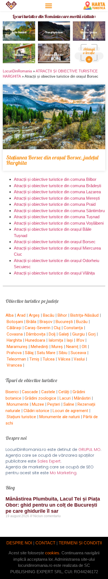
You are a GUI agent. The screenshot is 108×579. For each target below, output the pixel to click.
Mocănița (19, 55)
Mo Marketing (63, 473)
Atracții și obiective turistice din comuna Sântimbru (59, 210)
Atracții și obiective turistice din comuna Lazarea (57, 191)
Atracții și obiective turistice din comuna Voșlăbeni (59, 223)
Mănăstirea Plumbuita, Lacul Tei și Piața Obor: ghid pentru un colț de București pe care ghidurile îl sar (53, 505)
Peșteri (53, 404)
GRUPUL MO (89, 449)
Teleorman (16, 359)
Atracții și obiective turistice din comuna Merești (57, 198)
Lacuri (65, 398)
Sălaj (29, 352)
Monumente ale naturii (59, 416)
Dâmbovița (35, 334)
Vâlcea (64, 359)
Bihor (62, 315)
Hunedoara (35, 340)
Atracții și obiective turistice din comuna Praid (55, 204)
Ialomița (55, 340)
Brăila (31, 321)
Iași (69, 340)
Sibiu (63, 352)
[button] (48, 5)
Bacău (48, 315)
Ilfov (80, 340)
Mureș (57, 346)
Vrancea (14, 365)
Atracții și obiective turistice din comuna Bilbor (55, 179)
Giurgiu (78, 334)
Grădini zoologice (40, 398)
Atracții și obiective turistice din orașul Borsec (55, 241)
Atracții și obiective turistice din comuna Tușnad (56, 216)
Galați (64, 334)
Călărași (14, 327)
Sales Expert (49, 461)
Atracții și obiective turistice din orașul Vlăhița (54, 273)
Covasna (15, 334)
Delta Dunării (19, 32)
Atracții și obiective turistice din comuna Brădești (57, 185)
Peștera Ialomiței (54, 55)
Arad (21, 315)
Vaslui (79, 359)
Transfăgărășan (54, 32)
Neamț (72, 346)
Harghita (14, 340)
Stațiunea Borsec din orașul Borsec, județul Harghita (52, 160)
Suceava (78, 352)
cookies (52, 552)
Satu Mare (46, 352)
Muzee (38, 404)
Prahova (14, 352)
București (64, 321)
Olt (84, 346)
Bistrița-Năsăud (84, 315)
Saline (68, 404)
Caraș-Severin (37, 327)
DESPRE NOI (19, 542)
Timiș (34, 359)
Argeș (34, 315)
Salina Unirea (89, 32)
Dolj (52, 334)
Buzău (82, 321)
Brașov (46, 321)
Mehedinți (39, 346)
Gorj (92, 334)
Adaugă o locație (89, 51)
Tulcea (49, 359)
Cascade (30, 391)
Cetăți (63, 391)
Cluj (57, 327)
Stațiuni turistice (21, 416)
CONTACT (45, 542)
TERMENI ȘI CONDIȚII (80, 542)
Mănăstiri (82, 398)
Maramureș (17, 346)
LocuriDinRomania (17, 71)
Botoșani (15, 321)
